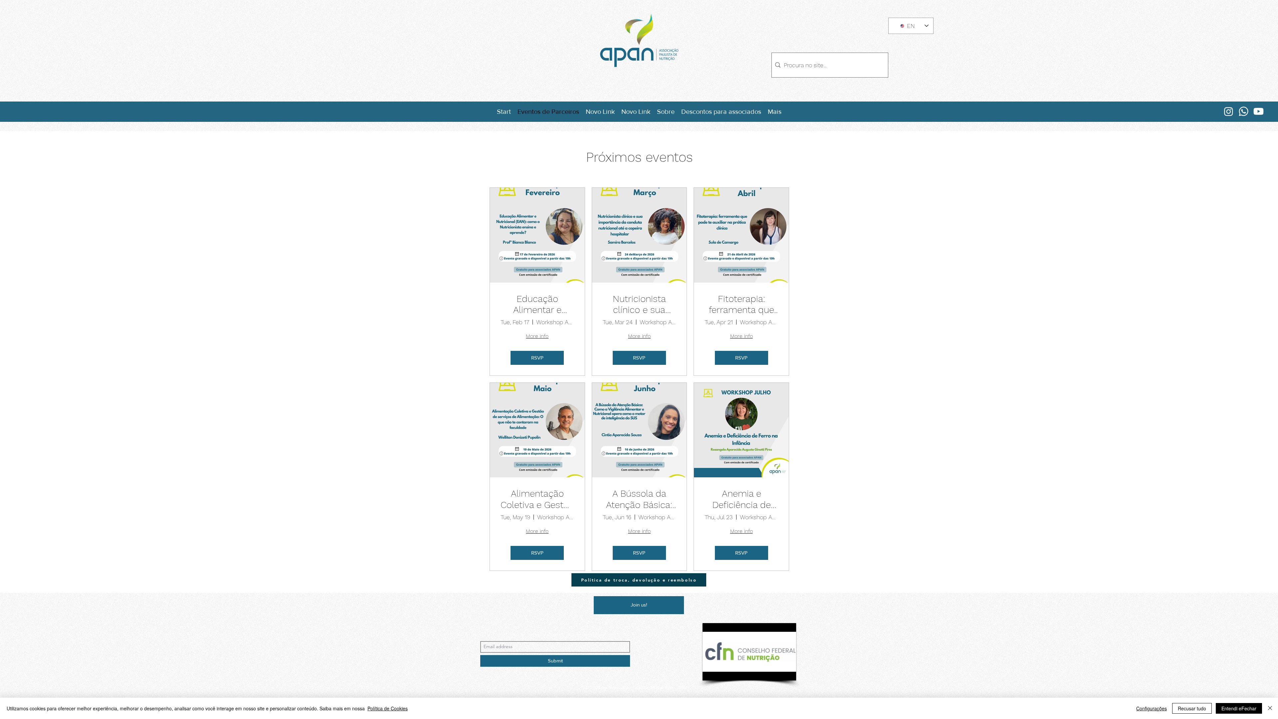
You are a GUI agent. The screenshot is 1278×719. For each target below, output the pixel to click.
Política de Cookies (387, 708)
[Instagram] (1228, 111)
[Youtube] (1258, 111)
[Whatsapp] (1243, 111)
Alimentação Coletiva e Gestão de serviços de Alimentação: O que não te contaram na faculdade (537, 499)
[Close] (1270, 708)
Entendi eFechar (1238, 708)
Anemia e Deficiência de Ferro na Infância (741, 499)
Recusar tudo (1192, 708)
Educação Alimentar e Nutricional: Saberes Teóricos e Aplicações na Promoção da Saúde (537, 304)
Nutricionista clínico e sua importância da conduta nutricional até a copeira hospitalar (639, 304)
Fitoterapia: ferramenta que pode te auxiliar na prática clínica (741, 304)
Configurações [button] (1151, 708)
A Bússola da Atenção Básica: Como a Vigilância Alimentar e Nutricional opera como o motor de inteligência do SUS (639, 499)
